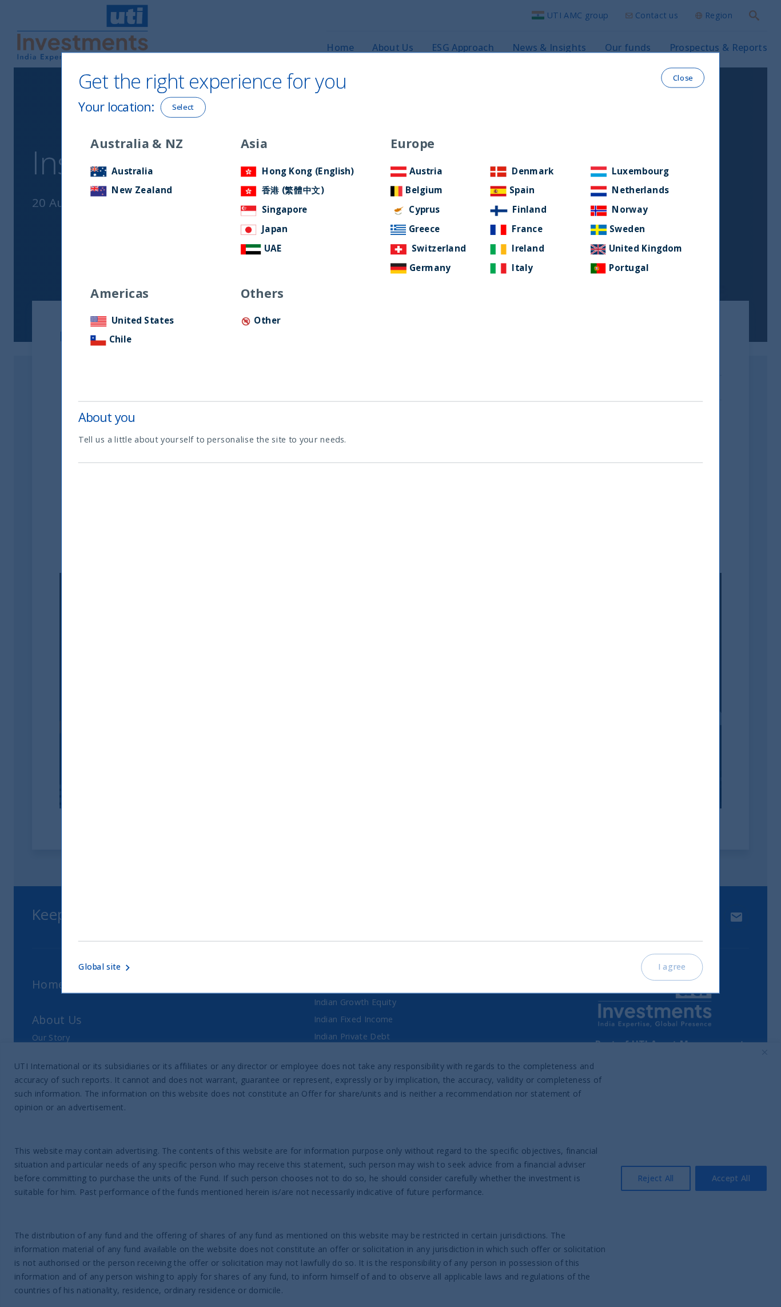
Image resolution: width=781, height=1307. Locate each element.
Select (183, 107)
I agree (672, 967)
